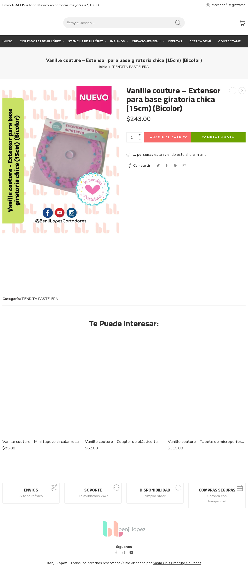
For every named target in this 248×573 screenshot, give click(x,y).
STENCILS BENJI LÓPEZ (85, 41)
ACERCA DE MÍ (200, 41)
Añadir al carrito (169, 137)
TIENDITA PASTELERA (130, 66)
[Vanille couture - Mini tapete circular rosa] (41, 385)
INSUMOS (117, 41)
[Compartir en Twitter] (158, 165)
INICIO (7, 41)
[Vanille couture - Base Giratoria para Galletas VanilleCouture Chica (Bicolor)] (242, 90)
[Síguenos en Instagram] (123, 552)
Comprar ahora (218, 137)
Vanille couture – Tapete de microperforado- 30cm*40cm (207, 441)
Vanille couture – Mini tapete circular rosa (40, 441)
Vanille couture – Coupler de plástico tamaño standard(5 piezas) (124, 441)
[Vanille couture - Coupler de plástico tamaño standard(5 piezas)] (124, 385)
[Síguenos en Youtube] (131, 552)
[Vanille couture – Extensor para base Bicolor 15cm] (60, 160)
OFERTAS (175, 41)
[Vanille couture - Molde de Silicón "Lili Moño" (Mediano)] (232, 90)
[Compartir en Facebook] (167, 165)
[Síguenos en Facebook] (116, 552)
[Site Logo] (124, 528)
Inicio (103, 66)
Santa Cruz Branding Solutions (177, 562)
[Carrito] (242, 22)
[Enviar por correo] (184, 165)
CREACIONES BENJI (146, 41)
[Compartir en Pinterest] (175, 165)
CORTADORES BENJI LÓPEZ (40, 41)
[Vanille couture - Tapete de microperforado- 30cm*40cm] (207, 385)
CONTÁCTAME (229, 41)
